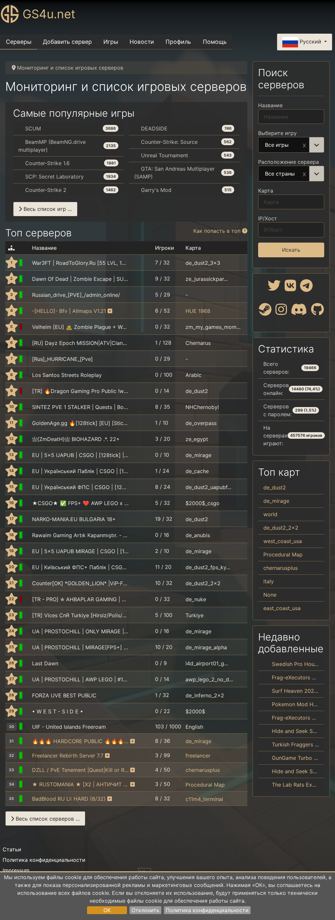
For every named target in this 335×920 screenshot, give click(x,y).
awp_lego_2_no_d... (209, 679)
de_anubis (197, 535)
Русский (310, 41)
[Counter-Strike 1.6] (27, 263)
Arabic (193, 375)
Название (270, 105)
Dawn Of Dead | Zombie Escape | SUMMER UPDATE (80, 279)
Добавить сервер (67, 41)
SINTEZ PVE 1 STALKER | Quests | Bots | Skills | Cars (80, 407)
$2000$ (195, 711)
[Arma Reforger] (27, 343)
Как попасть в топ (217, 231)
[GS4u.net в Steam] (265, 312)
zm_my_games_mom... (212, 327)
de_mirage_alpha (206, 647)
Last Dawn (45, 663)
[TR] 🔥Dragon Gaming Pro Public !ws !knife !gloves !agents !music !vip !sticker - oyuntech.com (80, 391)
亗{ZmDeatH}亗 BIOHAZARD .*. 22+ (76, 439)
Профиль (178, 41)
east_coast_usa (282, 608)
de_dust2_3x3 (202, 263)
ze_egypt (196, 439)
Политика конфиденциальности (207, 910)
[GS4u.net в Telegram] (306, 288)
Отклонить (145, 910)
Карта (265, 190)
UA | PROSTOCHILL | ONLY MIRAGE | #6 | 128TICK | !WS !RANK (80, 631)
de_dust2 (196, 391)
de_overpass (201, 423)
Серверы (18, 41)
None (269, 594)
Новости (142, 41)
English (194, 727)
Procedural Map (205, 784)
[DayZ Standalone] (27, 407)
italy (268, 581)
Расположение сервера (288, 162)
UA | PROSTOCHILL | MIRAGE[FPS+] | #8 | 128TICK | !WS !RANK (80, 647)
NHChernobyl (202, 407)
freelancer (197, 755)
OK (107, 910)
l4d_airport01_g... (206, 663)
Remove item (304, 145)
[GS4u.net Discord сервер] (299, 312)
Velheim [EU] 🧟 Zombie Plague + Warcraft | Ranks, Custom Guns (80, 327)
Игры (110, 41)
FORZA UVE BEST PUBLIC (64, 695)
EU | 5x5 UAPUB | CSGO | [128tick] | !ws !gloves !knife (80, 455)
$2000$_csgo (202, 503)
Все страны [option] (280, 174)
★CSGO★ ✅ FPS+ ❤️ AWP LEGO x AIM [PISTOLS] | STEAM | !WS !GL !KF (80, 503)
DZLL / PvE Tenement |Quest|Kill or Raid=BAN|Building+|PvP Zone (80, 770)
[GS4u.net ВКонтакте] (290, 288)
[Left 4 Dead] (27, 663)
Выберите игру (277, 133)
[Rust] (27, 784)
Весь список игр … (47, 209)
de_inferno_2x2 (204, 695)
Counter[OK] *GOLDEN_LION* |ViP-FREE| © (80, 583)
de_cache (197, 471)
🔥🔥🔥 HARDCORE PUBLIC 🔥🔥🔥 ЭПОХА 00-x (80, 741)
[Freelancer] (27, 755)
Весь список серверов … (47, 818)
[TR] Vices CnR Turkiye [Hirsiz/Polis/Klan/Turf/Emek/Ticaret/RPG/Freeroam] (80, 615)
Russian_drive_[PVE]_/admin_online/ (76, 295)
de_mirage (198, 455)
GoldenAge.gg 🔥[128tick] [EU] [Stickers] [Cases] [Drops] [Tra (80, 423)
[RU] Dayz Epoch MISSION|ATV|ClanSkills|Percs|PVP (80, 343)
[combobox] (291, 145)
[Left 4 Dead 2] (27, 798)
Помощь (215, 41)
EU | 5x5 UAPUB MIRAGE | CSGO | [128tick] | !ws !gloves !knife (80, 551)
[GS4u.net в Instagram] (281, 312)
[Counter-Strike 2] (27, 327)
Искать (291, 250)
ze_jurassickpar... (206, 279)
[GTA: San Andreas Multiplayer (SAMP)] (27, 375)
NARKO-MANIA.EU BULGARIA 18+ (74, 519)
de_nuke (195, 599)
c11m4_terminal (204, 798)
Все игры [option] (277, 145)
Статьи (12, 849)
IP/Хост (267, 218)
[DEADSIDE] (27, 295)
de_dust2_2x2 (202, 583)
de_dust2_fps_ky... (207, 567)
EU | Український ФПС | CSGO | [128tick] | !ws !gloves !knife (80, 487)
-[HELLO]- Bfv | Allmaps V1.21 (69, 311)
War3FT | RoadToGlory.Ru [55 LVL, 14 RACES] (80, 263)
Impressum (16, 870)
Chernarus (198, 343)
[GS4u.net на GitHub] (317, 312)
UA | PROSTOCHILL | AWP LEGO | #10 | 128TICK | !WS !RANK (80, 679)
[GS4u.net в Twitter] (274, 288)
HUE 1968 (197, 311)
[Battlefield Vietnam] (27, 311)
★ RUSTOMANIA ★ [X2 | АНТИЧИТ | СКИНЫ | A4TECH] (80, 784)
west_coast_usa (282, 541)
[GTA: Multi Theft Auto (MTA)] (27, 615)
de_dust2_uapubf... (208, 487)
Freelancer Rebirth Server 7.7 (67, 755)
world (270, 514)
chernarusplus (202, 770)
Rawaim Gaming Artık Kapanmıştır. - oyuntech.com (80, 535)
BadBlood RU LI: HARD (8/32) (69, 798)
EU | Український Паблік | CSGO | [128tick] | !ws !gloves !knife (80, 471)
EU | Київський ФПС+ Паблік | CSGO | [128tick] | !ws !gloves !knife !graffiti (80, 567)
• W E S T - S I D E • (57, 711)
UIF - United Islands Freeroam (69, 727)
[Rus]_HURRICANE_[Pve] (62, 359)
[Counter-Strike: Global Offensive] (27, 391)
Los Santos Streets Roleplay (67, 375)
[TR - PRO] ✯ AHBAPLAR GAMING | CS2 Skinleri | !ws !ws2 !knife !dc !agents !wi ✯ (80, 599)
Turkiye (194, 615)
